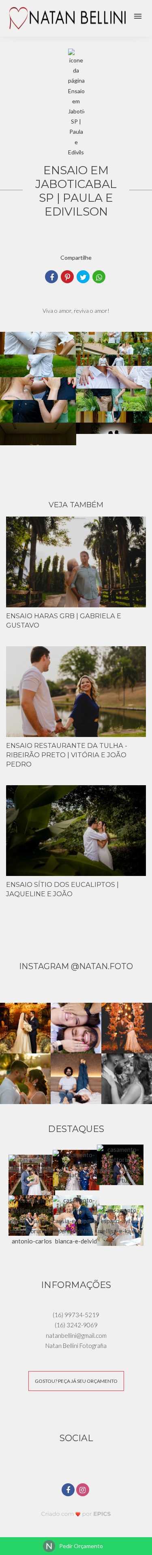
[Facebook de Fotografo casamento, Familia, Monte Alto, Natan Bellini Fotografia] (69, 1488)
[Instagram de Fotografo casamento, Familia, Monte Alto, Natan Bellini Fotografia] (83, 1488)
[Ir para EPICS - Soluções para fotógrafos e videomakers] (76, 1513)
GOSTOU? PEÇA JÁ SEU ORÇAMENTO (76, 1381)
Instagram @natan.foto (76, 966)
